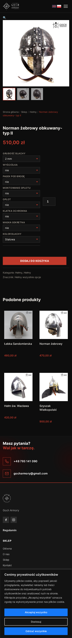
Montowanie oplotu (17, 187)
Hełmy (33, 111)
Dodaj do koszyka (34, 261)
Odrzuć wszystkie (36, 631)
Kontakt (7, 565)
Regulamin (9, 530)
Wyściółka (10, 164)
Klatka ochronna (15, 210)
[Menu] (65, 6)
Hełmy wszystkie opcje (28, 277)
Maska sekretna (14, 222)
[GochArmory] (11, 6)
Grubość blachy (14, 153)
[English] (54, 6)
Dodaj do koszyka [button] (18, 362)
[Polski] (59, 6)
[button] (4, 17)
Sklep (24, 111)
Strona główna (11, 111)
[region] (36, 603)
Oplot (7, 199)
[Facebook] (6, 520)
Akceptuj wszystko (36, 612)
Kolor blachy (12, 234)
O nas (6, 554)
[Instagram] (13, 520)
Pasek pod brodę (14, 176)
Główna (7, 548)
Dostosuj (36, 621)
